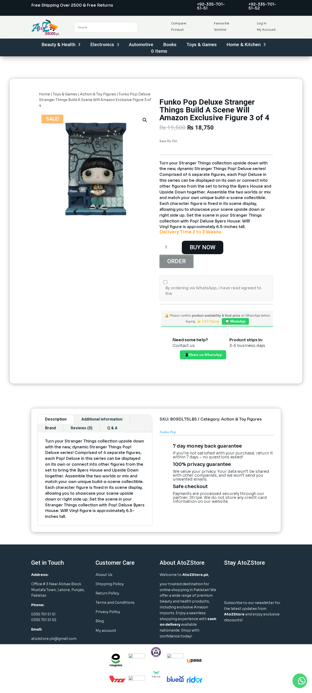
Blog (100, 621)
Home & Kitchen (244, 45)
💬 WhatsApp (235, 321)
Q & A (112, 428)
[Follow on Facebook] (229, 577)
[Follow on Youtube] (266, 577)
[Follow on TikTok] (229, 589)
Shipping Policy (110, 584)
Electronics (102, 45)
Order (176, 261)
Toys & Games (201, 45)
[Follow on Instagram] (241, 577)
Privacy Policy (108, 612)
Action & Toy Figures (98, 94)
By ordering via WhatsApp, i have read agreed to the (213, 290)
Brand (50, 428)
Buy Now (202, 247)
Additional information (101, 419)
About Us (104, 574)
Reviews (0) (81, 428)
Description (56, 419)
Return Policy (107, 593)
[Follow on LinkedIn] (253, 577)
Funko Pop (168, 432)
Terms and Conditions (115, 602)
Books (169, 45)
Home (44, 94)
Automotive (141, 45)
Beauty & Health (58, 45)
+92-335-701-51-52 (262, 6)
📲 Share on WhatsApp (203, 355)
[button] (144, 120)
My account (106, 630)
